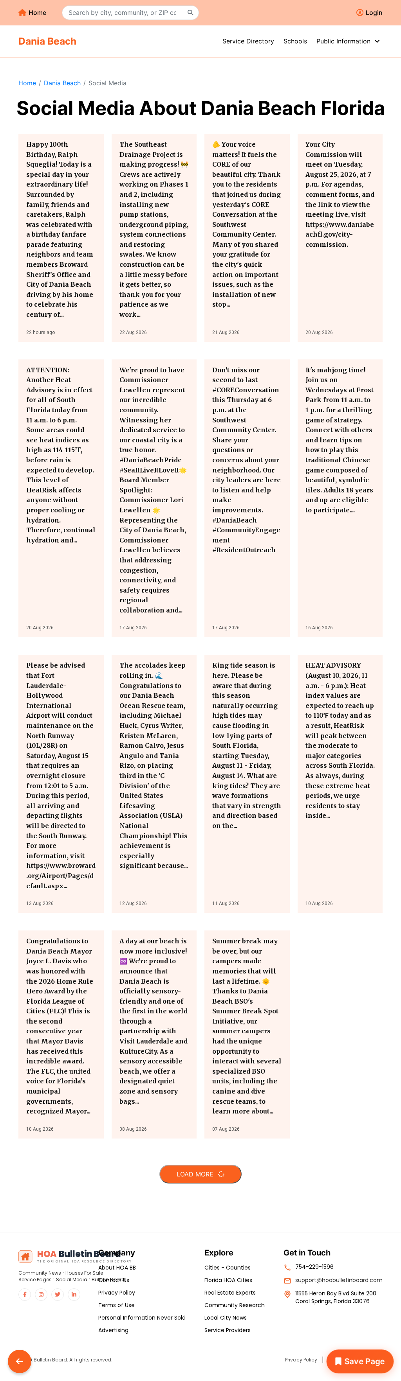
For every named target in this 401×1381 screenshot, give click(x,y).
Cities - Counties (227, 1267)
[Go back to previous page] (19, 1361)
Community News (39, 1273)
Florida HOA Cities (228, 1280)
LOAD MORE (196, 1174)
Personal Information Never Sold (142, 1318)
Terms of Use (116, 1305)
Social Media (71, 1279)
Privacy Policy (116, 1293)
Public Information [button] (344, 41)
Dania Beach (62, 83)
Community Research (234, 1305)
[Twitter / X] (57, 1294)
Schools (295, 41)
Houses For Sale (84, 1273)
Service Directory (248, 41)
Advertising (113, 1330)
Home (37, 12)
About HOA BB (117, 1267)
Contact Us (113, 1280)
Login (374, 12)
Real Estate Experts (230, 1293)
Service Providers (227, 1330)
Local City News (225, 1318)
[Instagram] (41, 1294)
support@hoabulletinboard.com (339, 1280)
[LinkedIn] (74, 1294)
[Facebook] (24, 1294)
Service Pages (35, 1279)
